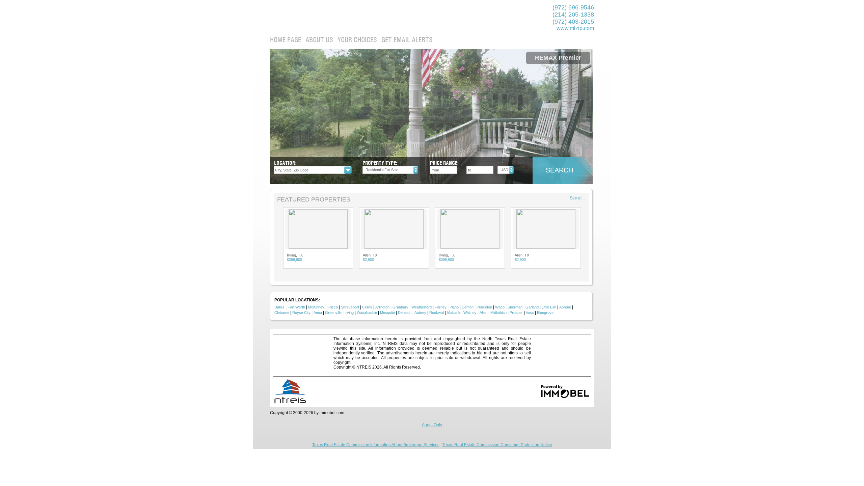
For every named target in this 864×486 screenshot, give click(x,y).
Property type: (379, 163)
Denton (468, 307)
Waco (500, 307)
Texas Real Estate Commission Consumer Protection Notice (497, 444)
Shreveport (350, 307)
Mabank (453, 312)
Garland (532, 307)
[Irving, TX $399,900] (394, 229)
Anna (318, 312)
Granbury (400, 307)
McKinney (316, 307)
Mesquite (387, 312)
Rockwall (436, 312)
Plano (454, 307)
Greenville (333, 312)
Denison (404, 312)
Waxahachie (367, 312)
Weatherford (421, 307)
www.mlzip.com (575, 28)
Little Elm (549, 307)
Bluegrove (545, 312)
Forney (441, 307)
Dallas (279, 307)
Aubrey (420, 312)
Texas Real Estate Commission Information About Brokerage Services (375, 444)
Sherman (515, 307)
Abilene (565, 307)
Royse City (301, 312)
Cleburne (281, 312)
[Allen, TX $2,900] (318, 229)
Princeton (484, 307)
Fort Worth (296, 307)
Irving (349, 312)
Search (559, 170)
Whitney (470, 312)
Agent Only (432, 425)
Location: (285, 163)
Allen (483, 312)
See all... (578, 198)
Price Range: (444, 163)
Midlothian (498, 312)
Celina (367, 307)
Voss (530, 312)
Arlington (382, 307)
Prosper (516, 312)
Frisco (332, 307)
